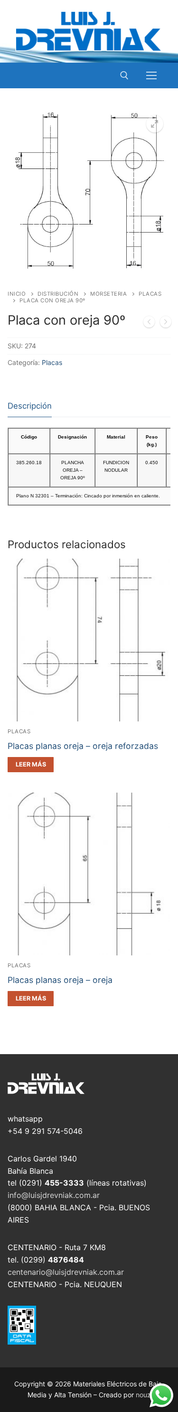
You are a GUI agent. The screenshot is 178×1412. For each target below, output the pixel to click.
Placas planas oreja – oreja (60, 980)
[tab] (30, 406)
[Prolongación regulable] (165, 323)
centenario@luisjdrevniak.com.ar (66, 1272)
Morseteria (108, 293)
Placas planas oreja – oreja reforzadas (83, 746)
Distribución (57, 293)
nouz (143, 1395)
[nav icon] (151, 75)
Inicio (17, 293)
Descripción (30, 406)
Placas (52, 362)
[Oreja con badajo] (149, 323)
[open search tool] (124, 75)
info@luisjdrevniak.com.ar (54, 1195)
